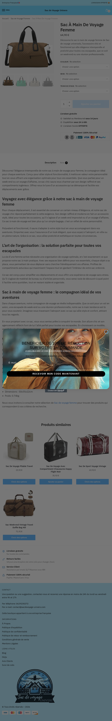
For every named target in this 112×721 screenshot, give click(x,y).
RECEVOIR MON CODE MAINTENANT (56, 374)
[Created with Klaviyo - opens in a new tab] (56, 390)
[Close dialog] (106, 331)
